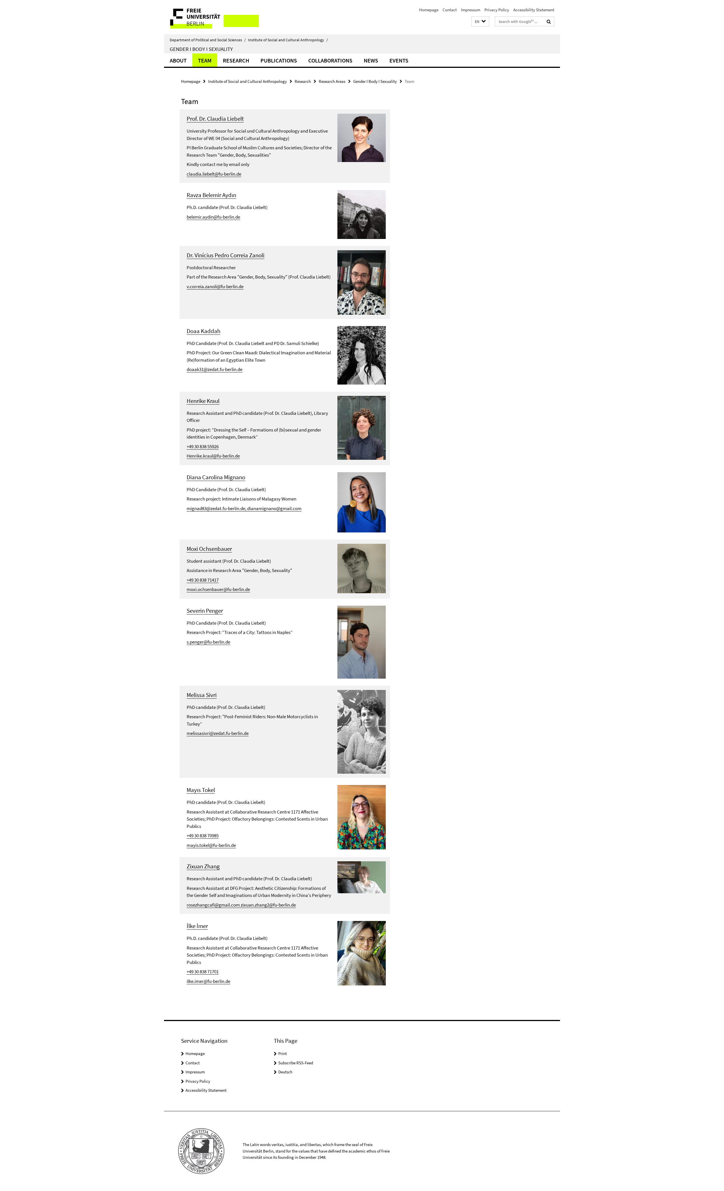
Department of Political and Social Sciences (208, 40)
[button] (480, 21)
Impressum (470, 9)
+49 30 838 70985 (203, 835)
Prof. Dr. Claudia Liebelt (215, 118)
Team (205, 60)
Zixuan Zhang (203, 866)
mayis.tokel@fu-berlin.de (211, 845)
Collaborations (330, 60)
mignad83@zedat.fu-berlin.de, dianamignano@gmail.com (244, 508)
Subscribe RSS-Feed (295, 1062)
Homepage (428, 9)
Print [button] (282, 1053)
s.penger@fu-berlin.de (208, 642)
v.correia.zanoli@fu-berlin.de (215, 286)
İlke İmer (197, 926)
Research (236, 60)
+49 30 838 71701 (203, 971)
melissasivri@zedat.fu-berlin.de (218, 733)
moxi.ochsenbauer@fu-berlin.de (218, 589)
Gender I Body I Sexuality (201, 49)
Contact (450, 9)
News (371, 60)
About (178, 60)
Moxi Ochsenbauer (209, 549)
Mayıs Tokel (201, 790)
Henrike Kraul (203, 401)
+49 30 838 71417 (203, 580)
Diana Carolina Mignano (216, 477)
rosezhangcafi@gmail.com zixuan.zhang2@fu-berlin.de (241, 905)
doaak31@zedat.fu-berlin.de (214, 369)
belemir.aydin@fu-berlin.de (213, 217)
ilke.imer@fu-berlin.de (208, 981)
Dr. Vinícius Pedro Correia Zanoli (225, 255)
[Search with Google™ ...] (549, 21)
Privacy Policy (496, 9)
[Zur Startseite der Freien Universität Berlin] (211, 17)
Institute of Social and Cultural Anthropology (288, 40)
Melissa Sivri (202, 695)
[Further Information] (361, 137)
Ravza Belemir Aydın (211, 195)
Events (398, 60)
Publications (278, 60)
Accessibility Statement (533, 9)
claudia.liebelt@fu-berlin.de (214, 174)
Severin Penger (205, 610)
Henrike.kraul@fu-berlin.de (213, 456)
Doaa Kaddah (203, 331)
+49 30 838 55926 (203, 446)
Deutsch (285, 1072)
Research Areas (332, 81)
